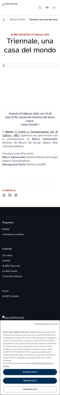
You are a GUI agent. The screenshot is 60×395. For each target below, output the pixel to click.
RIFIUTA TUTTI (30, 381)
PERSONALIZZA (30, 389)
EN (47, 7)
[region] (30, 357)
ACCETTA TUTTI (30, 372)
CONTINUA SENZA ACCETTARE (46, 324)
